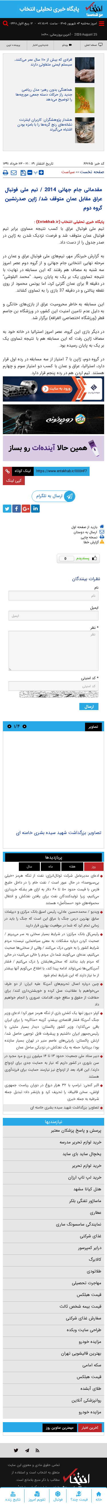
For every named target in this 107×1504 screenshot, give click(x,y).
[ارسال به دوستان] (14, 172)
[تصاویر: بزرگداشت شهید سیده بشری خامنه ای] (53, 781)
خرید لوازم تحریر (86, 1165)
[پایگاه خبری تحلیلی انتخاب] (94, 8)
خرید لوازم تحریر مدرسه (80, 1142)
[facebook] (16, 509)
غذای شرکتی (90, 1236)
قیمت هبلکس (89, 1294)
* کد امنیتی (89, 678)
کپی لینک (13, 480)
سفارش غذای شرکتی (83, 1318)
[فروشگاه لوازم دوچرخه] (53, 419)
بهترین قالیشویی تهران (81, 1353)
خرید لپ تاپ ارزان (84, 1177)
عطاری (95, 1212)
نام (96, 588)
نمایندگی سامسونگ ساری (78, 1224)
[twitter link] (16, 1450)
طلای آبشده (90, 1388)
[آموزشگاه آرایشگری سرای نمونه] (53, 448)
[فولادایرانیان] (53, 389)
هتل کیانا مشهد (87, 1189)
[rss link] (37, 1450)
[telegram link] (27, 1450)
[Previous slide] (25, 726)
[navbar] (101, 23)
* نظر (94, 628)
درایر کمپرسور (89, 1247)
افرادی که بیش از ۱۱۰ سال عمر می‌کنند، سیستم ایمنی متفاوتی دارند (43, 62)
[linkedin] (35, 509)
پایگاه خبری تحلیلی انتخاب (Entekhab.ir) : (69, 222)
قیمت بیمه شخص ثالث (80, 1306)
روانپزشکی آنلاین (86, 1400)
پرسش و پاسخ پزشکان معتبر (76, 1130)
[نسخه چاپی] (5, 172)
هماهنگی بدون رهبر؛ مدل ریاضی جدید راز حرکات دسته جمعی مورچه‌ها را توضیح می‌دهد (44, 94)
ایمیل (94, 608)
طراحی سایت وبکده (84, 1330)
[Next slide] (9, 726)
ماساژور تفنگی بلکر (85, 1200)
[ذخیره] (23, 172)
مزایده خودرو (90, 1341)
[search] (6, 24)
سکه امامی (91, 1365)
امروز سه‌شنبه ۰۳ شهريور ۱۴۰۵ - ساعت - (66, 23)
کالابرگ (95, 1259)
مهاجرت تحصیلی (86, 1283)
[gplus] (26, 509)
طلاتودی (94, 1271)
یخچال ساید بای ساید (81, 1154)
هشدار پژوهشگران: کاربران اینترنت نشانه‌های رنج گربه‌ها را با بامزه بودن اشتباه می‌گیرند (44, 124)
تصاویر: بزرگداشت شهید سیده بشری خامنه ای (58, 832)
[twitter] (7, 509)
